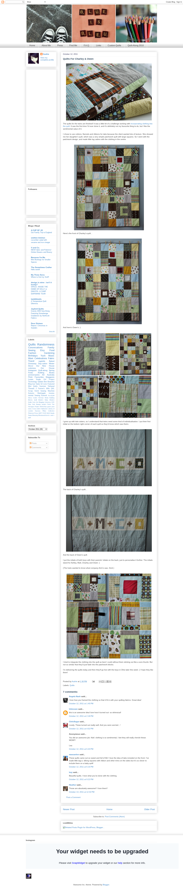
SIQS (48, 413)
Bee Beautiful (49, 382)
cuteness (32, 368)
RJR (44, 413)
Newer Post (69, 809)
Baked (51, 361)
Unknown (73, 709)
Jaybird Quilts (37, 309)
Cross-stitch (36, 409)
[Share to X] (105, 681)
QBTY (41, 413)
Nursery (37, 411)
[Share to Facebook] (107, 681)
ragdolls (41, 361)
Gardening (49, 353)
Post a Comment (73, 797)
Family (51, 347)
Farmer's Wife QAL (46, 388)
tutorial (30, 395)
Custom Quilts (114, 45)
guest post (50, 406)
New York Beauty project (37, 404)
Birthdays (33, 355)
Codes (35, 398)
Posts (34, 443)
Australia (50, 375)
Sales (38, 384)
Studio (52, 413)
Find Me (73, 45)
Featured (51, 384)
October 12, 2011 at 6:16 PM (81, 767)
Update (40, 382)
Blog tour (31, 384)
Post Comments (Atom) (115, 816)
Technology (32, 382)
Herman (41, 398)
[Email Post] (93, 681)
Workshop (43, 406)
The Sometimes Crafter (41, 267)
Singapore (50, 377)
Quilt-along (42, 370)
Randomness (45, 344)
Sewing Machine (47, 391)
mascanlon (74, 754)
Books (51, 373)
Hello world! (35, 270)
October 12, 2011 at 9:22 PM (81, 779)
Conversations (35, 347)
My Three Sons (38, 275)
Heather (72, 785)
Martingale (42, 393)
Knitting (41, 373)
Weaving (35, 415)
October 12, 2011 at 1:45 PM (81, 703)
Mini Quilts (33, 386)
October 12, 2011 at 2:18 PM (81, 716)
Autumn (31, 393)
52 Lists (44, 384)
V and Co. (35, 248)
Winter (51, 363)
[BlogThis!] (102, 681)
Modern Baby (43, 400)
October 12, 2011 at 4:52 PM (81, 729)
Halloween (44, 409)
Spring (51, 370)
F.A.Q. (86, 45)
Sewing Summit (40, 395)
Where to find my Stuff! (40, 277)
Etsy (42, 350)
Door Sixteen (37, 323)
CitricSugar (74, 721)
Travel (31, 361)
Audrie (75, 681)
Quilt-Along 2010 (136, 45)
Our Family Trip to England (41, 232)
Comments (36, 447)
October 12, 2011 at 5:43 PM (81, 749)
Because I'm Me (38, 257)
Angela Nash (75, 696)
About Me (46, 45)
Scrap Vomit (33, 391)
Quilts (72, 685)
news (30, 409)
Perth (49, 404)
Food (51, 350)
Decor (30, 366)
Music (51, 355)
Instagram (32, 370)
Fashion (32, 353)
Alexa (30, 398)
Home (32, 45)
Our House (47, 368)
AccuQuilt (51, 395)
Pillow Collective (48, 411)
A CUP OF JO (37, 230)
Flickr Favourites (36, 377)
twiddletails (36, 299)
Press (60, 45)
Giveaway (32, 363)
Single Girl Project (45, 379)
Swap (30, 415)
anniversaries (34, 375)
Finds (30, 373)
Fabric (51, 358)
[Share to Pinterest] (110, 681)
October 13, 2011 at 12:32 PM (81, 792)
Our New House (45, 366)
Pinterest (31, 413)
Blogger (106, 885)
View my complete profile (47, 59)
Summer (42, 386)
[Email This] (100, 681)
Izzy (70, 772)
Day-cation (42, 363)
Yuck (43, 355)
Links (98, 45)
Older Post (149, 809)
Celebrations (40, 358)
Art (43, 375)
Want (30, 358)
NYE (52, 402)
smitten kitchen (38, 238)
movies (51, 393)
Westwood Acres (43, 415)
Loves (30, 379)
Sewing (31, 350)
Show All (51, 331)
